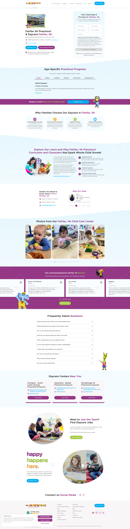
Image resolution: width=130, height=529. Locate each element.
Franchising (75, 504)
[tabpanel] (65, 87)
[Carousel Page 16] (76, 261)
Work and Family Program (63, 506)
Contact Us (75, 515)
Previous (71, 205)
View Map (54, 39)
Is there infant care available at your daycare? (49, 349)
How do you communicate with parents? (48, 354)
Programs (64, 3)
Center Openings (76, 437)
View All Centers (61, 515)
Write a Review (65, 303)
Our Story (59, 504)
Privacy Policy (92, 45)
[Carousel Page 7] (61, 261)
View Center (38, 397)
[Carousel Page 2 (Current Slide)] (61, 299)
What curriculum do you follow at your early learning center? (54, 321)
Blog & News (79, 3)
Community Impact (77, 510)
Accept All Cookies (45, 516)
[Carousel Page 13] (71, 261)
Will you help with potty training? (46, 358)
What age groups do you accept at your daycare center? (53, 326)
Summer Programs (61, 519)
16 (84, 205)
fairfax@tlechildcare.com (49, 205)
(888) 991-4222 (34, 393)
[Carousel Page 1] (51, 261)
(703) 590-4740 (88, 391)
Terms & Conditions (82, 45)
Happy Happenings (61, 510)
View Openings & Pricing (46, 47)
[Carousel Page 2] (53, 261)
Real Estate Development (79, 506)
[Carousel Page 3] (54, 261)
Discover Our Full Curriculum (61, 176)
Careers (89, 3)
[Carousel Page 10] (66, 261)
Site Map (100, 526)
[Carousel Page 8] (63, 261)
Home (26, 7)
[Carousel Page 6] (68, 299)
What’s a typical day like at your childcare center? (51, 340)
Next (88, 205)
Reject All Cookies (45, 520)
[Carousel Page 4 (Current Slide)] (56, 261)
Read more (9, 293)
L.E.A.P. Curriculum (56, 3)
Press (74, 513)
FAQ (85, 3)
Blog (74, 508)
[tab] (38, 78)
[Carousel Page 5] (58, 261)
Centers (72, 3)
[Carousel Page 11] (68, 261)
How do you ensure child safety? (46, 363)
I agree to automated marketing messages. (88, 37)
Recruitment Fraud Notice (90, 526)
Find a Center (99, 3)
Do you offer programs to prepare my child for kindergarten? (54, 344)
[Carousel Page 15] (75, 261)
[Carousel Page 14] (73, 261)
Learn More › (38, 92)
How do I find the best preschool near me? (48, 330)
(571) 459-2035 (32, 43)
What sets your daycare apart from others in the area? (52, 335)
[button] (32, 512)
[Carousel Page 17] (78, 261)
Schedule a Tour (31, 47)
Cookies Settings (79, 526)
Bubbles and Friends (77, 517)
